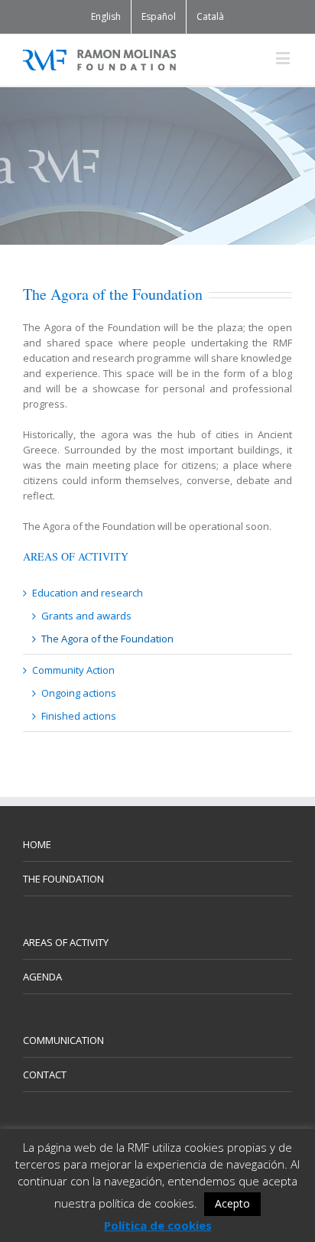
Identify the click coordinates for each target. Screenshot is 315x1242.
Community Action (73, 670)
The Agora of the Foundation (107, 638)
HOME (37, 844)
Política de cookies (158, 1225)
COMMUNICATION (63, 1040)
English (106, 16)
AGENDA (42, 977)
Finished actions (78, 716)
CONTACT (45, 1074)
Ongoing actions (78, 693)
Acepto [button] (232, 1203)
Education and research (87, 593)
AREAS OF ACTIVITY (66, 942)
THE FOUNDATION (63, 879)
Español (158, 16)
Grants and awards (86, 616)
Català (210, 16)
